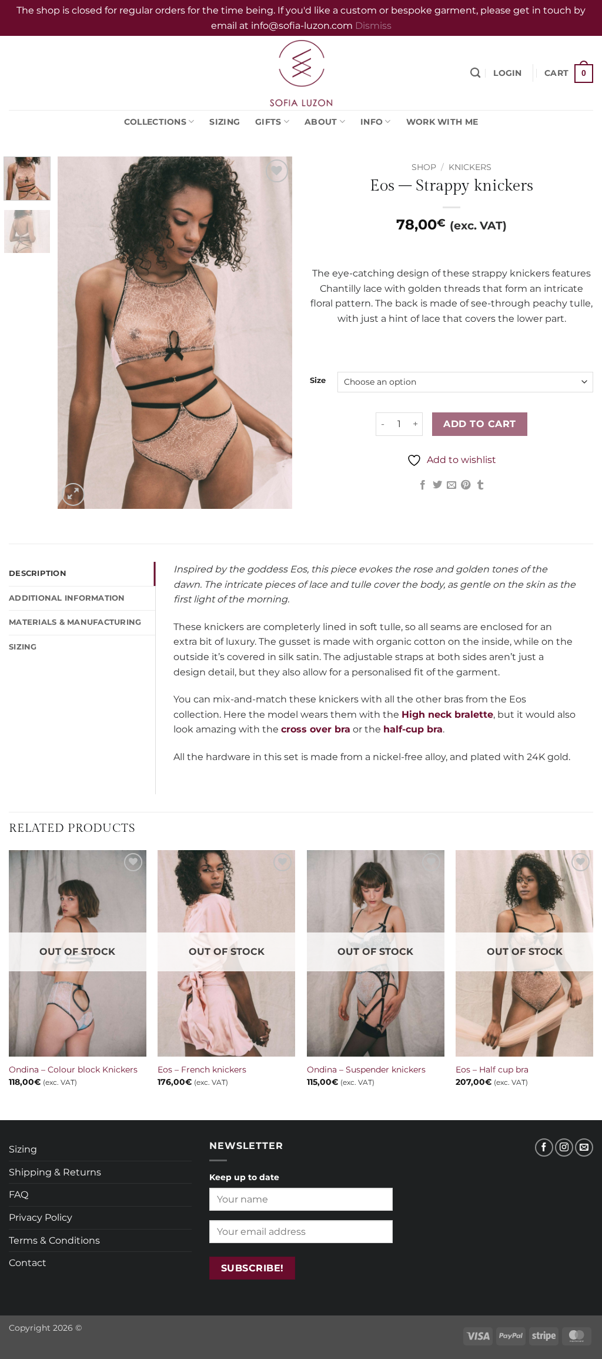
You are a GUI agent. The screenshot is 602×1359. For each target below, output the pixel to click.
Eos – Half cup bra (492, 1069)
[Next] (272, 333)
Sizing (224, 121)
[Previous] (77, 333)
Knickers (470, 167)
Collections (155, 121)
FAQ (18, 1194)
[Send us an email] (584, 1147)
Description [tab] (37, 573)
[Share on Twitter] (437, 485)
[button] (507, 73)
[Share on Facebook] (422, 485)
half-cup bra (413, 729)
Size (318, 381)
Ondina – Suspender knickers (366, 1069)
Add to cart (479, 423)
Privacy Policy (40, 1217)
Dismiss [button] (373, 25)
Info (371, 121)
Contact (27, 1262)
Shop (424, 167)
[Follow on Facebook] (544, 1147)
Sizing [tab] (23, 646)
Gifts (268, 121)
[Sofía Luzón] (301, 73)
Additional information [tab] (67, 598)
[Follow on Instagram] (564, 1147)
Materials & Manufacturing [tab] (75, 622)
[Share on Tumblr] (480, 485)
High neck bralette (447, 714)
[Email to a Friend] (451, 485)
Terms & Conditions (54, 1240)
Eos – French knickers (202, 1069)
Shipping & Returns (55, 1172)
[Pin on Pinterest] (465, 485)
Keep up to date (244, 1177)
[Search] (475, 73)
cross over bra (315, 729)
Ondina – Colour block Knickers (73, 1069)
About (321, 121)
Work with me (442, 121)
